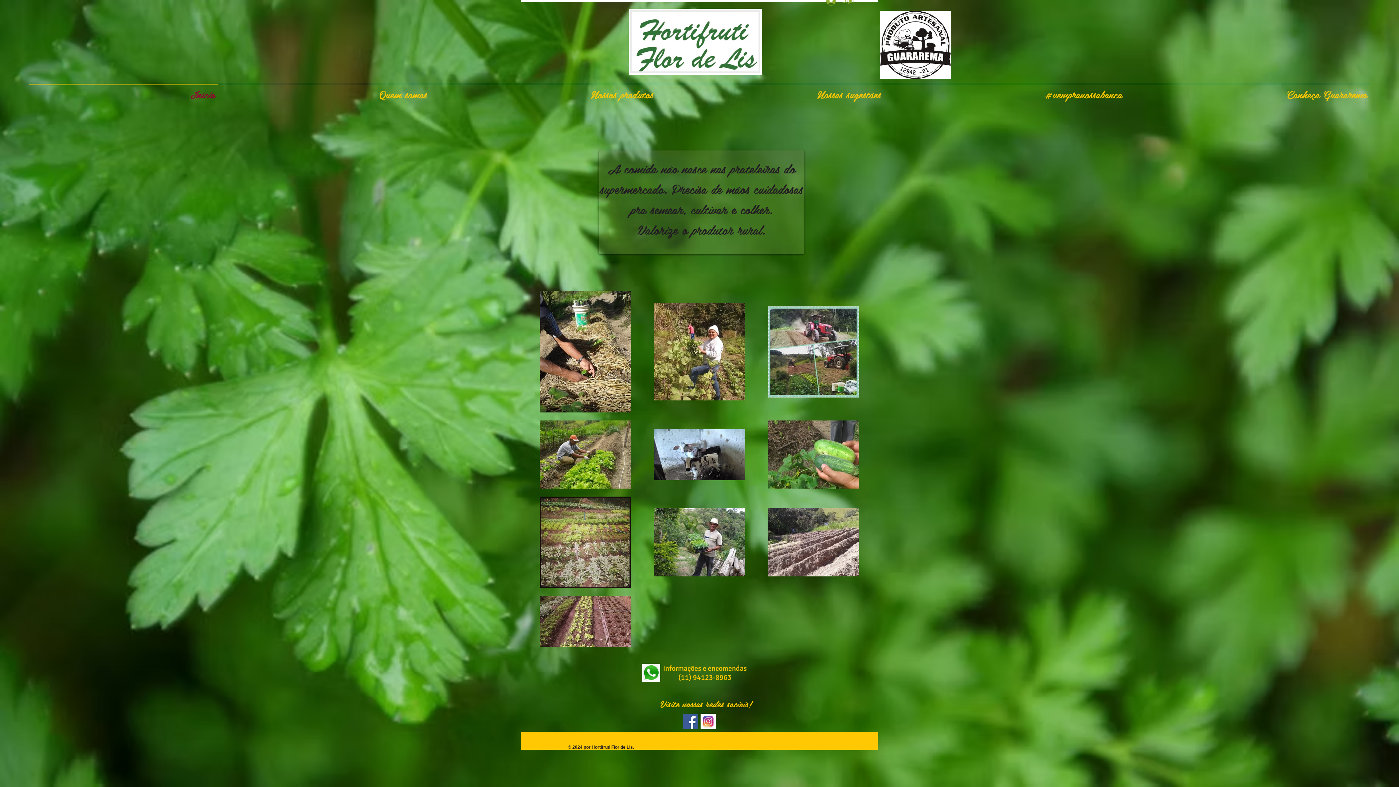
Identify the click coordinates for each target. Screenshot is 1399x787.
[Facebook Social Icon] (690, 721)
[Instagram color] (708, 721)
